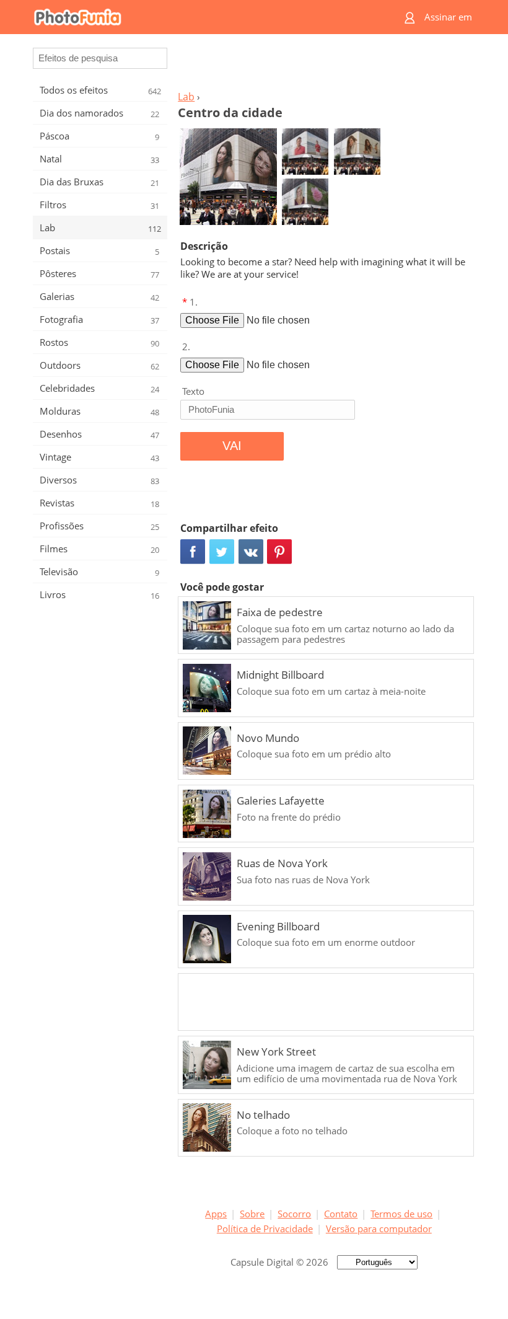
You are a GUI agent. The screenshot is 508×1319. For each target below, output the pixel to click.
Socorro (294, 1213)
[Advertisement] (324, 65)
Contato (340, 1213)
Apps (216, 1213)
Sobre (252, 1213)
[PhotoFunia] (206, 17)
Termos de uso (401, 1213)
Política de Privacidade (265, 1228)
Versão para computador (379, 1228)
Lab (186, 97)
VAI (232, 445)
